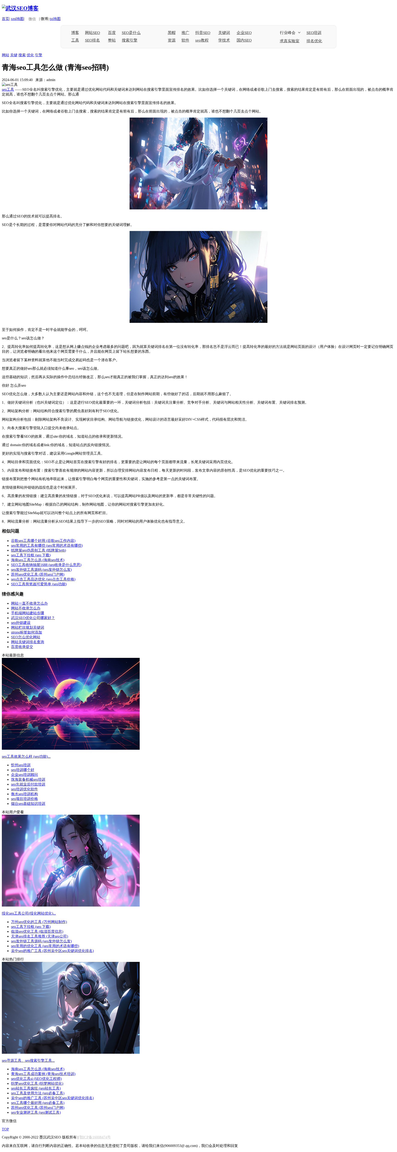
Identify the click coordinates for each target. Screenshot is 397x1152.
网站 (5, 55)
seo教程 (202, 40)
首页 (5, 19)
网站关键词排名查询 (27, 642)
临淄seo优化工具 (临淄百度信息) (37, 931)
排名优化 (314, 41)
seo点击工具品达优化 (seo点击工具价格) (43, 579)
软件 (185, 40)
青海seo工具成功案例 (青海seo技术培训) (43, 1074)
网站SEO (92, 33)
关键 (13, 55)
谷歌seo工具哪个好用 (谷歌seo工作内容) (43, 541)
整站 (112, 40)
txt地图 (55, 19)
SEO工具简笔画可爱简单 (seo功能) (39, 584)
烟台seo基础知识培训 (28, 804)
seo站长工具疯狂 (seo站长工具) (36, 1088)
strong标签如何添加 (26, 632)
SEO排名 (92, 40)
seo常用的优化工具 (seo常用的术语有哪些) (45, 946)
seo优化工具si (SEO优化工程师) (36, 1079)
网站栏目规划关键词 (27, 627)
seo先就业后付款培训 (28, 784)
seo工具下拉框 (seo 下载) (31, 555)
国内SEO (244, 40)
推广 (185, 33)
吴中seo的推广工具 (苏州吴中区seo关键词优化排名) (52, 951)
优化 (30, 55)
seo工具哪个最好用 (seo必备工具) (37, 1103)
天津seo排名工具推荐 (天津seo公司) (39, 936)
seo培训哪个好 (22, 770)
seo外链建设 (21, 623)
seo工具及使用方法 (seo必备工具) (37, 1093)
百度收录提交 (22, 647)
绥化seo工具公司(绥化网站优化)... (29, 913)
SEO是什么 (131, 33)
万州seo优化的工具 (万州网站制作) (39, 922)
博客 (75, 33)
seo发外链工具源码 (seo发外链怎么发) (41, 570)
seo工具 (8, 89)
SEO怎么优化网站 (25, 637)
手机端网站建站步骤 (27, 613)
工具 (75, 40)
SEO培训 (313, 33)
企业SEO (244, 33)
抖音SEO (202, 33)
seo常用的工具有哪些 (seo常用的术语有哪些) (47, 545)
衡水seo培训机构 (24, 794)
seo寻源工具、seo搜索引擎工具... (28, 1060)
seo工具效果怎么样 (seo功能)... (26, 756)
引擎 (38, 55)
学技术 (224, 40)
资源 (172, 40)
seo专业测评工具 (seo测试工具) (36, 1112)
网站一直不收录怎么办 (29, 603)
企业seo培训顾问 (24, 775)
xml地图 (17, 19)
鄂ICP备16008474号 (95, 1137)
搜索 (22, 55)
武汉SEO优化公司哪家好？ (33, 618)
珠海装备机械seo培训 (28, 779)
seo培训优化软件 (24, 789)
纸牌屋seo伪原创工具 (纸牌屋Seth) (38, 550)
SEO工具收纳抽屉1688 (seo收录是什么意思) (46, 565)
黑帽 (172, 33)
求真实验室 (289, 41)
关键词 (224, 33)
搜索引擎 (129, 40)
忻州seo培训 (21, 765)
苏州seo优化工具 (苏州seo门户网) (37, 574)
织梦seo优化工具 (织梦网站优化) (37, 1083)
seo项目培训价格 (24, 799)
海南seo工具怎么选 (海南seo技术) (37, 560)
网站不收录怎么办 (25, 608)
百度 (112, 33)
